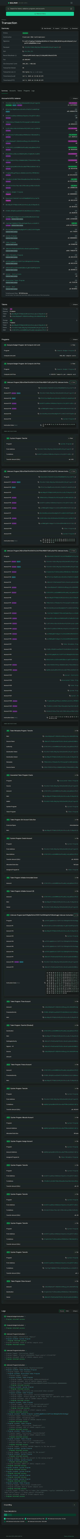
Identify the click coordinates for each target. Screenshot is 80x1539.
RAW (67, 1311)
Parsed (62, 1311)
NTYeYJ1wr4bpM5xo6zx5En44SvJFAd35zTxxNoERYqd (57, 398)
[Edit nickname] (60, 47)
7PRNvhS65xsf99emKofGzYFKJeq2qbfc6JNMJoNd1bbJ (57, 497)
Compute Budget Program (65, 350)
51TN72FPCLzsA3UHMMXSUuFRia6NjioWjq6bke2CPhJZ (29, 330)
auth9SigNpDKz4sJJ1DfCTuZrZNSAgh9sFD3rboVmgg (61, 920)
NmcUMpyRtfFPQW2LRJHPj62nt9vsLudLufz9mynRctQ (28, 314)
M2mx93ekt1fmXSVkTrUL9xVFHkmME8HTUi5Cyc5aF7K (57, 388)
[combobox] (39, 9)
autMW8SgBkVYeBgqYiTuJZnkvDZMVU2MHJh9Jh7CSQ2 (57, 408)
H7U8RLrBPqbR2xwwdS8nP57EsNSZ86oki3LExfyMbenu (61, 1012)
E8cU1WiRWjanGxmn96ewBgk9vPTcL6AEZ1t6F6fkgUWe (57, 413)
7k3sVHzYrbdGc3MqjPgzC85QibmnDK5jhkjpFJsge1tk (41, 47)
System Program (68, 419)
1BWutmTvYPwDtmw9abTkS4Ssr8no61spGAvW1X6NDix (61, 741)
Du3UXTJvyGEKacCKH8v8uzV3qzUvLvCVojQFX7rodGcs (57, 403)
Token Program (69, 528)
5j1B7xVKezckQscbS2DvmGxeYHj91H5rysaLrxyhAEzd (57, 518)
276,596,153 (28, 51)
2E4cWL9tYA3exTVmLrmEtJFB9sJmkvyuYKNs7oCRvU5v (61, 1210)
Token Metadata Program (69, 1157)
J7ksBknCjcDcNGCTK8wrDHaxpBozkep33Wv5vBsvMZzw (61, 1181)
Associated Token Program (68, 780)
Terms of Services (69, 1536)
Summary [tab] (5, 91)
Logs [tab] (33, 91)
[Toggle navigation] (71, 3)
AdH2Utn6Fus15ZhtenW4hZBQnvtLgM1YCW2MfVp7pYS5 (61, 925)
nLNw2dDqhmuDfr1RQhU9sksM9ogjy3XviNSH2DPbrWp (28, 316)
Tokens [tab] (19, 91)
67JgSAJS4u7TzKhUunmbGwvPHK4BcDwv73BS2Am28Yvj (61, 1239)
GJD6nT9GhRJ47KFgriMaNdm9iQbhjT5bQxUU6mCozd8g (61, 767)
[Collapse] (74, 1505)
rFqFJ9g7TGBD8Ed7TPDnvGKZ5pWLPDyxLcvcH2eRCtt (61, 1268)
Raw (74, 345)
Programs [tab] (27, 91)
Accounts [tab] (13, 91)
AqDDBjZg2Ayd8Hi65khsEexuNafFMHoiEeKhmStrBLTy (61, 1104)
